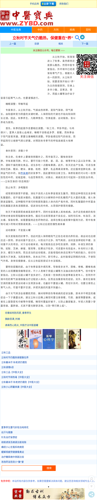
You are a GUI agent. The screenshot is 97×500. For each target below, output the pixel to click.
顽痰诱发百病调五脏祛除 (13, 442)
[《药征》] (62, 348)
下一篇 (84, 43)
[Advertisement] (23, 73)
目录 (36, 43)
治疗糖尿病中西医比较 (12, 457)
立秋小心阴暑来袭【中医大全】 (17, 387)
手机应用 (35, 4)
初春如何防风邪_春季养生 (18, 313)
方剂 (56, 29)
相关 (60, 43)
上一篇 (12, 43)
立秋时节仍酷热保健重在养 (15, 357)
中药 (40, 29)
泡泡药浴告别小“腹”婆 (12, 462)
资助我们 (63, 4)
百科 (88, 29)
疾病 (72, 29)
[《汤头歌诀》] (23, 348)
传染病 (24, 173)
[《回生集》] (75, 348)
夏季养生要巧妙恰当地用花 (15, 427)
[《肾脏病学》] (36, 348)
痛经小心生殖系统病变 (12, 447)
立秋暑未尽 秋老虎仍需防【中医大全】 (21, 382)
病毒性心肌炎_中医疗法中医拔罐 (21, 325)
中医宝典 (16, 29)
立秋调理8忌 (7, 367)
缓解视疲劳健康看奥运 (12, 452)
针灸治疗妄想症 (9, 437)
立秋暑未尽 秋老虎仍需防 (14, 362)
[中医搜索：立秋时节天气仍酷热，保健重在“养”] (76, 38)
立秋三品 (5, 352)
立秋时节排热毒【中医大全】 (16, 377)
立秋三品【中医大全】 (12, 372)
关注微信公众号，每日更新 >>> (49, 50)
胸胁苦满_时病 (12, 319)
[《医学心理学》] (49, 348)
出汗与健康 (7, 432)
